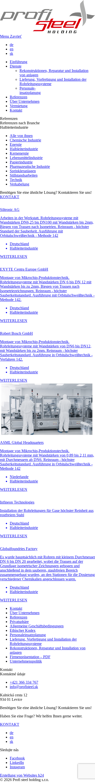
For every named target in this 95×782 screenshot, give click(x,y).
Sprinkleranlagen (23, 171)
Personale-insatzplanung (30, 90)
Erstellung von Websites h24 (22, 775)
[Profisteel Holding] (47, 32)
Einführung (18, 62)
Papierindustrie (21, 162)
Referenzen (18, 97)
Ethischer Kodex (23, 630)
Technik (16, 180)
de (11, 45)
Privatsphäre (19, 622)
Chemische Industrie (25, 140)
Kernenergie (19, 153)
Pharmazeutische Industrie (30, 166)
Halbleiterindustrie (24, 149)
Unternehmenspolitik (26, 661)
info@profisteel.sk (24, 687)
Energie (16, 144)
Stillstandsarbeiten (24, 175)
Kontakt (16, 110)
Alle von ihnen (21, 136)
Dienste (15, 66)
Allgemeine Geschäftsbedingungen (37, 626)
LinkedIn (17, 762)
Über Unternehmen (24, 101)
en (11, 49)
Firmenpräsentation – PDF (30, 657)
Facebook (17, 758)
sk (11, 53)
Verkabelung (19, 184)
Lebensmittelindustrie (26, 158)
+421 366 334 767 (24, 682)
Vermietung (19, 106)
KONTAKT (9, 197)
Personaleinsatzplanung (28, 635)
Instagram (17, 767)
